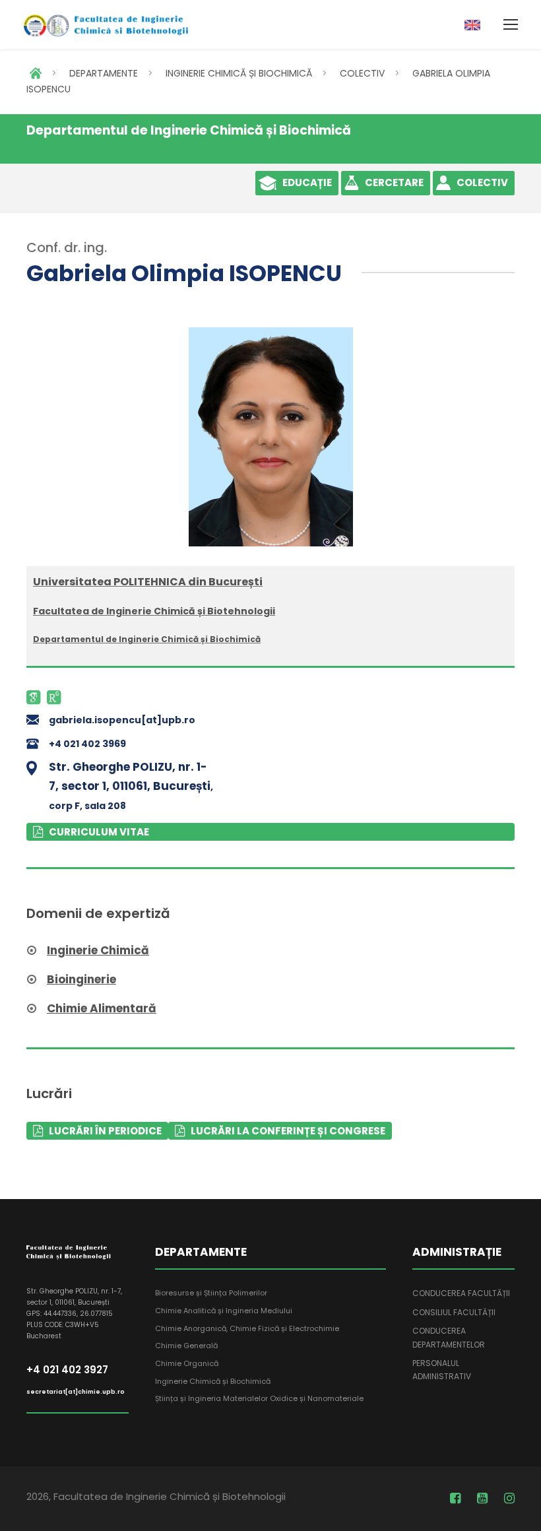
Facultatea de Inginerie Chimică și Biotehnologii (154, 611)
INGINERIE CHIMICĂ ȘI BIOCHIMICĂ (239, 73)
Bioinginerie (81, 979)
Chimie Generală (186, 1345)
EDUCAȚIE (307, 182)
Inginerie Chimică (98, 950)
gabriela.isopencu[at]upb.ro (122, 720)
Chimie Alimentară (101, 1008)
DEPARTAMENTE (103, 73)
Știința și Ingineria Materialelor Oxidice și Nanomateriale (259, 1398)
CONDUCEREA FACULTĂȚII (461, 1293)
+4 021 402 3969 (87, 743)
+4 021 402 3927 (67, 1370)
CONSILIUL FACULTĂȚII (453, 1312)
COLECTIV (362, 73)
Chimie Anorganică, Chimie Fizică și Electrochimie (247, 1328)
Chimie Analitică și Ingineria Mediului (223, 1310)
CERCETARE (394, 182)
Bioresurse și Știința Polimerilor (211, 1292)
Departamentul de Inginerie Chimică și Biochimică (147, 639)
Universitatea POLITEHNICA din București (148, 581)
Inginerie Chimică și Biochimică (212, 1381)
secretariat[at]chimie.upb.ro (75, 1392)
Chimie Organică (186, 1363)
